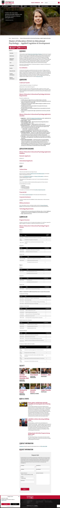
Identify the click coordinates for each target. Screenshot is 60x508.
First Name (22, 465)
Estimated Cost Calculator (28, 176)
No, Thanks (15, 504)
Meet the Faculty (5, 6)
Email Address (38, 465)
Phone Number (38, 469)
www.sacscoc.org (39, 76)
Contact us (21, 446)
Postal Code (22, 480)
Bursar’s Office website (39, 176)
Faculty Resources (44, 6)
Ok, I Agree (5, 504)
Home (10, 38)
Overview (11, 53)
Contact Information (12, 74)
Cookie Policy (8, 506)
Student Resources (33, 6)
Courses (25, 6)
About (57, 6)
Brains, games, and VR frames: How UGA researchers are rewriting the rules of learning (39, 403)
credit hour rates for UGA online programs (37, 173)
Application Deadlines (12, 59)
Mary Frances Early (32, 54)
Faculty (11, 68)
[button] (18, 496)
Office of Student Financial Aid (27, 194)
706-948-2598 (44, 446)
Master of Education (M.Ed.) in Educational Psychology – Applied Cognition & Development (36, 38)
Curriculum (12, 65)
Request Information (35, 2)
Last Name (22, 469)
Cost (10, 62)
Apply (42, 2)
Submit (24, 489)
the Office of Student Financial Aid (40, 189)
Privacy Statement (11, 506)
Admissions (12, 55)
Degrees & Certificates (15, 6)
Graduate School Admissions (36, 118)
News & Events (12, 70)
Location (22, 476)
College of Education (38, 54)
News (52, 6)
